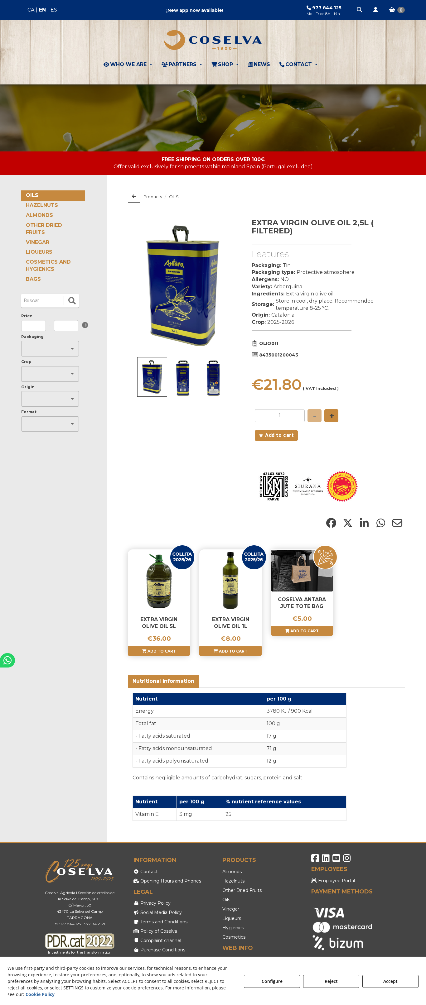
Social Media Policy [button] (160, 912)
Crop (26, 361)
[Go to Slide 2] (183, 378)
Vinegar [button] (230, 909)
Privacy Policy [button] (155, 903)
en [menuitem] (42, 10)
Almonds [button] (232, 871)
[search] (72, 301)
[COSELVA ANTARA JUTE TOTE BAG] (302, 570)
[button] (360, 10)
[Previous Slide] (141, 285)
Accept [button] (390, 981)
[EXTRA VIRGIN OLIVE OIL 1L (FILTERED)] (230, 580)
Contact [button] (148, 871)
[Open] (72, 348)
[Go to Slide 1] (152, 377)
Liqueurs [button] (231, 918)
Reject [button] (331, 981)
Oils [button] (226, 899)
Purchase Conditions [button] (162, 950)
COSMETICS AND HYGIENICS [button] (48, 265)
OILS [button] (32, 195)
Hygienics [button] (233, 928)
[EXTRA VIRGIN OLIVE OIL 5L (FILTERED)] (159, 580)
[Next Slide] (224, 285)
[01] (213, 117)
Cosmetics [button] (233, 937)
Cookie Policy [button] (40, 994)
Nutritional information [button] (163, 681)
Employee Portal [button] (336, 880)
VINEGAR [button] (37, 242)
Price (26, 315)
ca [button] (30, 10)
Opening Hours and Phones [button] (170, 881)
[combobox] (45, 349)
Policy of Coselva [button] (158, 931)
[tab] (164, 681)
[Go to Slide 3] (213, 378)
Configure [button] (272, 981)
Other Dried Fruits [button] (242, 890)
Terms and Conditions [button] (163, 922)
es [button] (54, 10)
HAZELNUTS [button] (42, 205)
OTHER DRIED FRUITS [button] (44, 228)
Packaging (32, 336)
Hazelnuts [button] (233, 881)
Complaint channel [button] (160, 940)
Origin (28, 387)
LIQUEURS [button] (39, 252)
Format (28, 411)
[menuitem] (42, 10)
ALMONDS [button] (39, 215)
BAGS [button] (33, 279)
